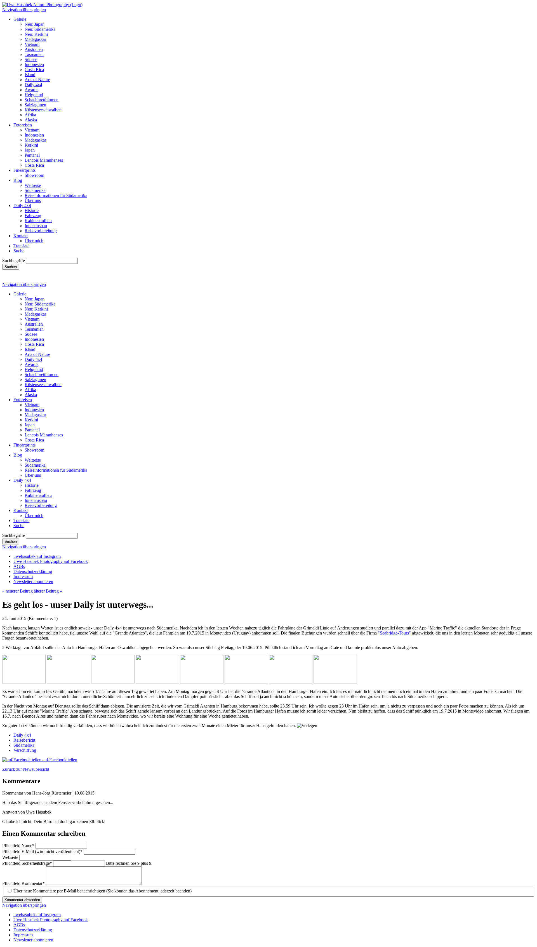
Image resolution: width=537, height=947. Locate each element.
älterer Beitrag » (48, 591)
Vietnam (32, 44)
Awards (31, 89)
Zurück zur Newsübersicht (25, 769)
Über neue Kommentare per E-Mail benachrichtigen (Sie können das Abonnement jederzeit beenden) (102, 891)
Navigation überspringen (24, 9)
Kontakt (20, 235)
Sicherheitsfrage (27, 863)
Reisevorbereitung (41, 230)
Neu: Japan (34, 24)
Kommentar (23, 883)
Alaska (31, 120)
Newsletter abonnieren (33, 581)
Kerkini (31, 145)
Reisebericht (24, 740)
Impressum (23, 576)
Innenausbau (36, 225)
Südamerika (35, 190)
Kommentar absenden (22, 900)
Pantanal (32, 155)
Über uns (33, 200)
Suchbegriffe (13, 260)
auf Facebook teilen (59, 759)
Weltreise (33, 185)
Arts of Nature (37, 79)
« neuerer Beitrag (17, 591)
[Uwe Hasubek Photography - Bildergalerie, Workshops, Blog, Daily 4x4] (42, 4)
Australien (34, 49)
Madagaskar (35, 39)
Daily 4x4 (33, 84)
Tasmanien (34, 54)
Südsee (31, 59)
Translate (21, 245)
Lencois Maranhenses (44, 160)
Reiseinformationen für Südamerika (56, 195)
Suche (18, 250)
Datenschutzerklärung (32, 571)
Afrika (30, 114)
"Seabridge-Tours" (394, 633)
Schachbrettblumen (41, 99)
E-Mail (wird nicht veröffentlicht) (42, 851)
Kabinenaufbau (38, 220)
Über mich (34, 240)
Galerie (19, 19)
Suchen (10, 267)
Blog (17, 180)
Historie (32, 210)
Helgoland (34, 94)
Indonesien (34, 64)
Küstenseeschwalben (43, 109)
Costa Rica (34, 69)
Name (18, 845)
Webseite (10, 857)
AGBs (19, 566)
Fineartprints (24, 170)
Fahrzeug (33, 215)
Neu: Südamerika (40, 29)
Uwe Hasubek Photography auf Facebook (50, 561)
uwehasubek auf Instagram (37, 556)
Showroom (34, 175)
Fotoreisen (22, 125)
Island (30, 74)
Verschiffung (24, 750)
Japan (30, 150)
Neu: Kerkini (36, 34)
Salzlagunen (35, 104)
